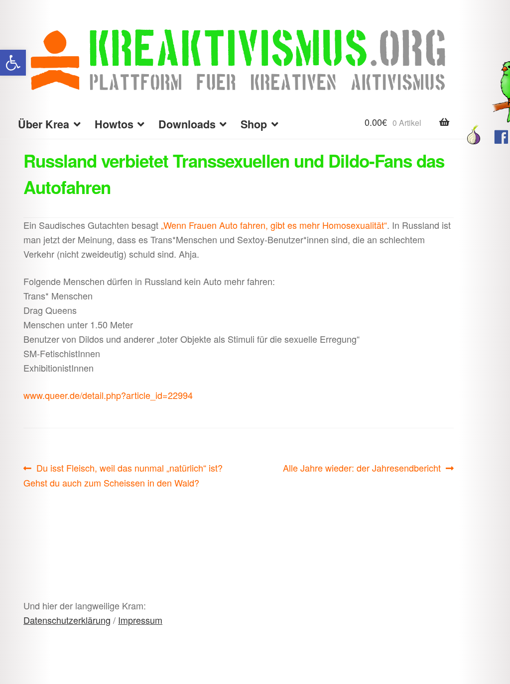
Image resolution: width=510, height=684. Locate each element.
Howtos (114, 124)
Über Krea (43, 124)
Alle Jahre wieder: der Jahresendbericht (362, 468)
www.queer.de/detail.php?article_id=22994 (108, 395)
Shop (254, 124)
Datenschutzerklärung (67, 619)
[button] (13, 63)
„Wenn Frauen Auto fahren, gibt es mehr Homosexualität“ (274, 224)
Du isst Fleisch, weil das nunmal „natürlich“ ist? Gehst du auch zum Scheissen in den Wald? (123, 475)
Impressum (140, 619)
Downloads (187, 124)
